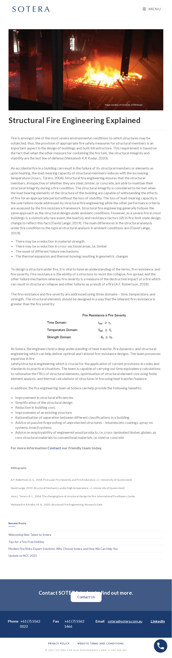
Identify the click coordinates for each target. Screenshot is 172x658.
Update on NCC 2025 (22, 555)
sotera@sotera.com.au (125, 621)
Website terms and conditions (100, 644)
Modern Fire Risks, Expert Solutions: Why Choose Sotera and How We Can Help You (63, 549)
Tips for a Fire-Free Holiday (26, 542)
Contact (54, 448)
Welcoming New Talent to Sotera (29, 534)
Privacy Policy (59, 644)
